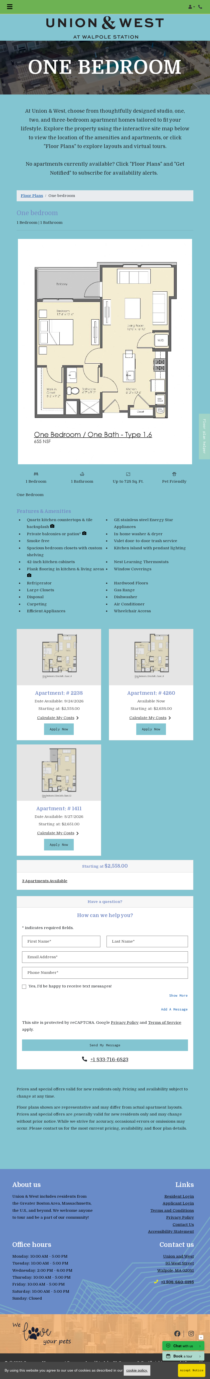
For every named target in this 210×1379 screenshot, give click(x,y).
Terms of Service (164, 1022)
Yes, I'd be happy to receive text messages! (70, 986)
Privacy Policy (125, 1022)
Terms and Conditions (172, 1210)
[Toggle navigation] (9, 7)
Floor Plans (32, 195)
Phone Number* (42, 972)
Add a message (174, 1009)
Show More (178, 995)
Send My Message (105, 1045)
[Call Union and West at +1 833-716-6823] (201, 7)
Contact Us (183, 1224)
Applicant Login (178, 1203)
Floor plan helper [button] (205, 439)
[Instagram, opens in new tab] (191, 1334)
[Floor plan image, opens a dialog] (105, 352)
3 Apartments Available (44, 881)
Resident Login (179, 1196)
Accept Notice (191, 1370)
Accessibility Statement (171, 1231)
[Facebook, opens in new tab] (177, 1334)
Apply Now (62, 729)
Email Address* (42, 957)
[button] (192, 7)
